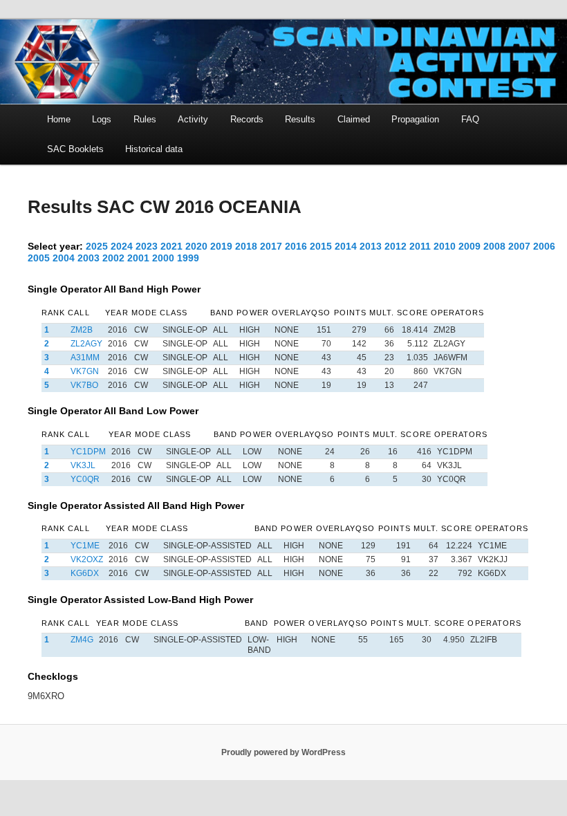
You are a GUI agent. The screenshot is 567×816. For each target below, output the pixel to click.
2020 (196, 246)
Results (300, 119)
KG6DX (85, 573)
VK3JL (83, 465)
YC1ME (85, 545)
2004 (64, 257)
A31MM (85, 357)
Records (246, 119)
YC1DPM (88, 451)
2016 (296, 246)
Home (59, 119)
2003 (88, 257)
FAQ (470, 119)
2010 (445, 246)
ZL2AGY (86, 344)
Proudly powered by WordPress (283, 752)
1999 (188, 257)
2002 (113, 257)
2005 (39, 257)
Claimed (353, 119)
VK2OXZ (87, 559)
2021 (171, 246)
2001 (138, 257)
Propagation (415, 119)
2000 (163, 257)
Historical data (154, 149)
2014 (346, 246)
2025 (97, 246)
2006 (544, 246)
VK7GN (85, 371)
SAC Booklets (75, 149)
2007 (519, 246)
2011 (420, 246)
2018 (246, 246)
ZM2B (82, 330)
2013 (371, 246)
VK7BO (84, 385)
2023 (147, 246)
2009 (469, 246)
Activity (193, 119)
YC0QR (85, 479)
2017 (271, 246)
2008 (494, 246)
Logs (101, 119)
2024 (122, 246)
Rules (144, 119)
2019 (221, 246)
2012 (395, 246)
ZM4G (82, 640)
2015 (321, 246)
